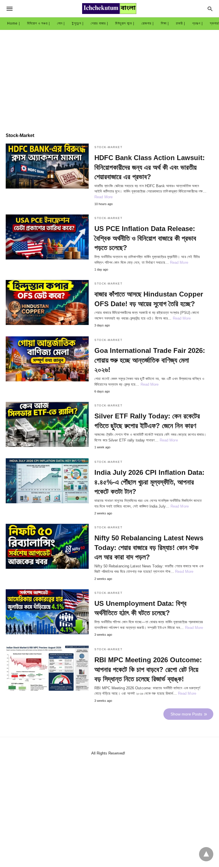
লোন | (61, 23)
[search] (210, 8)
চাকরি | (180, 23)
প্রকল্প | (197, 23)
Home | (13, 23)
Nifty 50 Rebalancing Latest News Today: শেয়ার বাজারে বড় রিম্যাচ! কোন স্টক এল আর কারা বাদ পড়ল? (148, 547)
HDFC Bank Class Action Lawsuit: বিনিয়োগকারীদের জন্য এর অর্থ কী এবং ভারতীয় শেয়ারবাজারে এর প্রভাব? (149, 167)
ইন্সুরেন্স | (78, 23)
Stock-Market (108, 147)
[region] (109, 78)
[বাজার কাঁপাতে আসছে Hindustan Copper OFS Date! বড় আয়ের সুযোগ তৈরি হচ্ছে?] (47, 302)
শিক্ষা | (165, 23)
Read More (103, 197)
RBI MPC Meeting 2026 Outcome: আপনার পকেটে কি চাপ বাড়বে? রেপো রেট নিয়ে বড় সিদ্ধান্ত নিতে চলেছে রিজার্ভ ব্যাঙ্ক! (148, 669)
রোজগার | (147, 23)
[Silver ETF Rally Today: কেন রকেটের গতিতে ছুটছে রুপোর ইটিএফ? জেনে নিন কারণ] (47, 424)
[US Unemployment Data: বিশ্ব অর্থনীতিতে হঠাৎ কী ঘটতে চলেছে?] (47, 611)
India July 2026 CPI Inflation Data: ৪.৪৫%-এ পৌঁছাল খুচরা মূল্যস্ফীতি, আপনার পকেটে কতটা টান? (149, 482)
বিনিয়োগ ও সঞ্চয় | (38, 23)
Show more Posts (186, 714)
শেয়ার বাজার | (99, 23)
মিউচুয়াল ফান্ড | (124, 23)
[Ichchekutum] (109, 8)
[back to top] (206, 854)
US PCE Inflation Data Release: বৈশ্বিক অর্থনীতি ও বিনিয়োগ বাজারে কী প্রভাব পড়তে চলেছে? (145, 238)
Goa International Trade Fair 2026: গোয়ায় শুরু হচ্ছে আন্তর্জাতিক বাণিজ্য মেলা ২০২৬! (149, 360)
